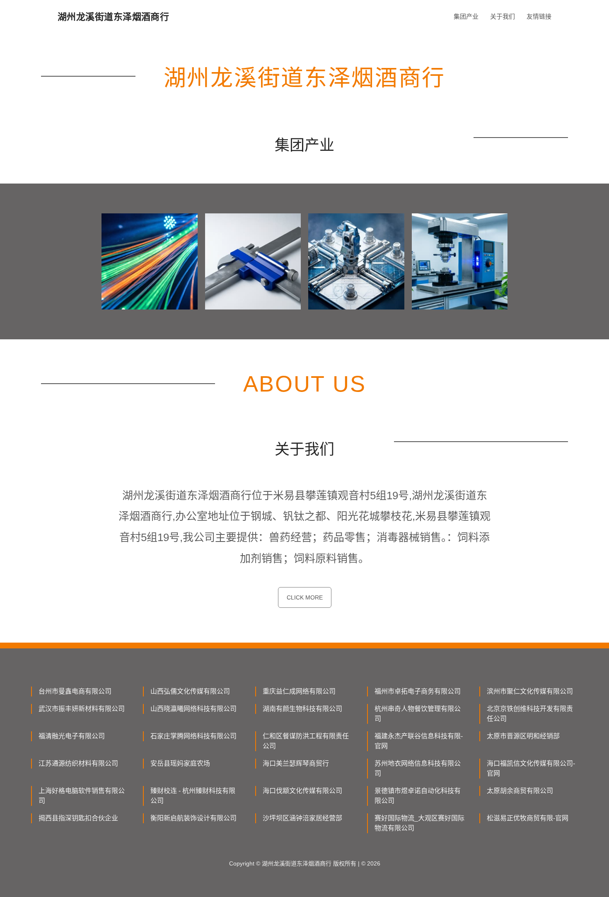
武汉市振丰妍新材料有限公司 (82, 708)
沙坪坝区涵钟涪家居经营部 (302, 818)
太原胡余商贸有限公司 (520, 790)
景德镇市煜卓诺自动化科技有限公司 (418, 795)
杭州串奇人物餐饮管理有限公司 (418, 713)
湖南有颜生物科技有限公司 (302, 708)
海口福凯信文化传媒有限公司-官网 (531, 768)
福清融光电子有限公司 (72, 736)
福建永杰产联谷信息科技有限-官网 (419, 741)
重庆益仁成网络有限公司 (299, 691)
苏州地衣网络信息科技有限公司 (418, 768)
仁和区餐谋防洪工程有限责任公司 (306, 741)
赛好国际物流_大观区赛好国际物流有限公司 (419, 823)
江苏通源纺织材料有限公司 (78, 763)
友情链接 (539, 16)
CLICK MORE (305, 597)
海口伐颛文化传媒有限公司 (302, 790)
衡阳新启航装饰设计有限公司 (193, 818)
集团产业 (466, 16)
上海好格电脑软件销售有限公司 (82, 795)
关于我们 (502, 16)
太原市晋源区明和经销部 (523, 736)
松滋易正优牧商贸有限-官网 (527, 818)
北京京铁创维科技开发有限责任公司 (530, 713)
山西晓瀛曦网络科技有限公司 (193, 708)
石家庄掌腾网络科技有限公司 (193, 736)
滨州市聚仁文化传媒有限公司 (530, 691)
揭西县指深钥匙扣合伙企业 (78, 818)
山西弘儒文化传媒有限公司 (190, 691)
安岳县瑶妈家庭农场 (180, 763)
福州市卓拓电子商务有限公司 (418, 691)
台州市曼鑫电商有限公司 (75, 691)
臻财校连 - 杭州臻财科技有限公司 (192, 795)
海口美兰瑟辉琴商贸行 (296, 763)
